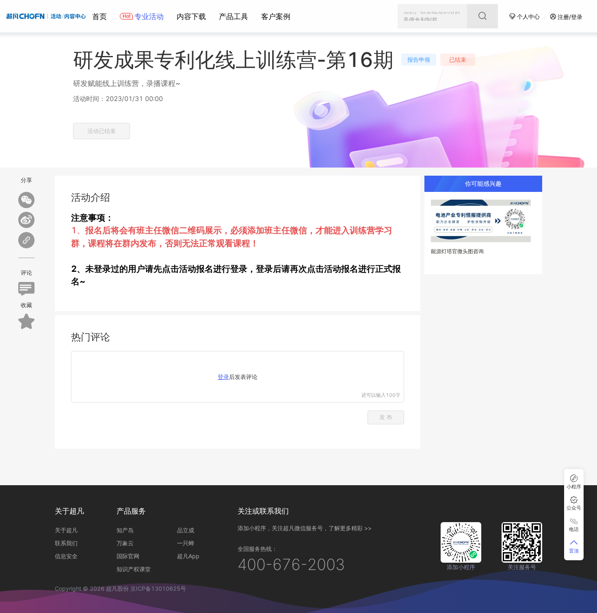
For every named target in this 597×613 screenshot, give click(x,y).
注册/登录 (570, 16)
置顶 (574, 551)
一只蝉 (185, 543)
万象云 (125, 543)
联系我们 (66, 543)
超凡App (188, 556)
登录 (223, 376)
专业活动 (149, 16)
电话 (574, 529)
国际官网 (128, 556)
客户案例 (275, 16)
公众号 (574, 508)
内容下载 (191, 16)
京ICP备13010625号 (158, 588)
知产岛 (125, 530)
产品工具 (233, 16)
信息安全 (66, 556)
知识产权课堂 (134, 569)
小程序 (574, 487)
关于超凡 (66, 530)
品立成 (185, 530)
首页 (99, 16)
